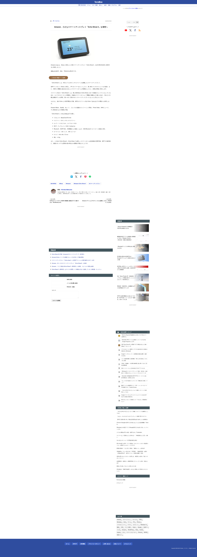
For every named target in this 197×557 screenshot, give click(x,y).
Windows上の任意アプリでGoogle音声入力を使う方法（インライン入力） (132, 428)
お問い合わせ (106, 544)
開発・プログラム (112, 5)
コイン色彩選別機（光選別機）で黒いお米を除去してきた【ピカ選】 (134, 359)
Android (119, 519)
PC (134, 522)
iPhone (139, 522)
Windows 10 (144, 525)
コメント (54, 290)
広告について (117, 544)
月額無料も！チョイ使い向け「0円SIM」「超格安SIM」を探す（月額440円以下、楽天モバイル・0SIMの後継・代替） (132, 452)
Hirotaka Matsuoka (66, 189)
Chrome (140, 532)
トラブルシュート (122, 525)
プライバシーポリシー (94, 544)
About (75, 544)
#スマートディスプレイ (94, 183)
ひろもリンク (120, 483)
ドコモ (119, 530)
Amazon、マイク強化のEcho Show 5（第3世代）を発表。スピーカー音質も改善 (72, 266)
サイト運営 (128, 527)
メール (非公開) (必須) (72, 283)
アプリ (130, 525)
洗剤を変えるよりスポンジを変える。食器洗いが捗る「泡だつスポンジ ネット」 (132, 457)
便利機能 (82, 544)
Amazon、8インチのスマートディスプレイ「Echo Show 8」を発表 (69, 263)
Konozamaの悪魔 (121, 479)
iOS (122, 527)
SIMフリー (120, 535)
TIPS (141, 519)
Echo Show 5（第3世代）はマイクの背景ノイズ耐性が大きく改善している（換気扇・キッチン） (77, 269)
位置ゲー (146, 527)
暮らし (101, 5)
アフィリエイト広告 (133, 8)
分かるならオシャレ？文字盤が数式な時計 (127, 440)
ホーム (67, 544)
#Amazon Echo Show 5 (80, 183)
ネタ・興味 (94, 5)
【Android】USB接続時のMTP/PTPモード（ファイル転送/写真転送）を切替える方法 (133, 376)
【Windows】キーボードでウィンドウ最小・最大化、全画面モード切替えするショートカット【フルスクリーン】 (134, 372)
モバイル (135, 519)
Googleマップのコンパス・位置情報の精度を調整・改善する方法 (134, 354)
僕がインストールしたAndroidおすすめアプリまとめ (133, 368)
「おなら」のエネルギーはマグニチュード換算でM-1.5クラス (131, 416)
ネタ (124, 532)
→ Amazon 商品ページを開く (58, 77)
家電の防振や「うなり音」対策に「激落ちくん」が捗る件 (131, 448)
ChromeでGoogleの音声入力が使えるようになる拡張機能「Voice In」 (132, 423)
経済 (105, 5)
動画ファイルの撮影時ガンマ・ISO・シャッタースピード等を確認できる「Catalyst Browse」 (134, 386)
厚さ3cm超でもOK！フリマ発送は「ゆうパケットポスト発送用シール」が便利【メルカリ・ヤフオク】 (132, 444)
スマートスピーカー (132, 532)
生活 (125, 522)
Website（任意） (71, 287)
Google (140, 527)
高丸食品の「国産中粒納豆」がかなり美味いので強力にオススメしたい (132, 470)
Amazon (124, 530)
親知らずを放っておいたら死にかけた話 (126, 466)
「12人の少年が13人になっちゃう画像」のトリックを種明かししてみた (134, 391)
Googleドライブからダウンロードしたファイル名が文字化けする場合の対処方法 (134, 395)
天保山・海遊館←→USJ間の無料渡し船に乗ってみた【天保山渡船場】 (134, 364)
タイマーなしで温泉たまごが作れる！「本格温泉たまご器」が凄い (132, 436)
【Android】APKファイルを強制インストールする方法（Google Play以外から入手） (133, 340)
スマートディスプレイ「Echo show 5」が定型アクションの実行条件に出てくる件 (73, 260)
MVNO (146, 532)
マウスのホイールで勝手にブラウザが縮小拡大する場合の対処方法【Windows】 (134, 350)
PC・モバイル (82, 5)
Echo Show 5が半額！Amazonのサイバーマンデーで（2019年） (68, 254)
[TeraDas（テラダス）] (98, 2)
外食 (137, 530)
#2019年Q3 (53, 183)
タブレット (136, 525)
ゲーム (88, 5)
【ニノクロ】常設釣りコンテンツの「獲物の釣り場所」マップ (134, 381)
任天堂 (142, 530)
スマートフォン (127, 519)
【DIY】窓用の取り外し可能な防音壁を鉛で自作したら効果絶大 (132, 419)
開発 (118, 527)
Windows (120, 522)
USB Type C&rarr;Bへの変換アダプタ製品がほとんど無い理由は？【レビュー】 (134, 345)
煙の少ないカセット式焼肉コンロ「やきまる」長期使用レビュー (134, 400)
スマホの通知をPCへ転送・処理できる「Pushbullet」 (130, 432)
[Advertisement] (98, 13)
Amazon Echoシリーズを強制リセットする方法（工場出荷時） (68, 257)
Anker (135, 527)
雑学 (120, 5)
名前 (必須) (69, 279)
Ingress (119, 532)
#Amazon (68, 183)
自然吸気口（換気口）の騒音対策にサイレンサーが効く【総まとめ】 (132, 462)
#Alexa (61, 183)
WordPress (131, 530)
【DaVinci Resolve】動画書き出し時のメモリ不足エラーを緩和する (134, 335)
